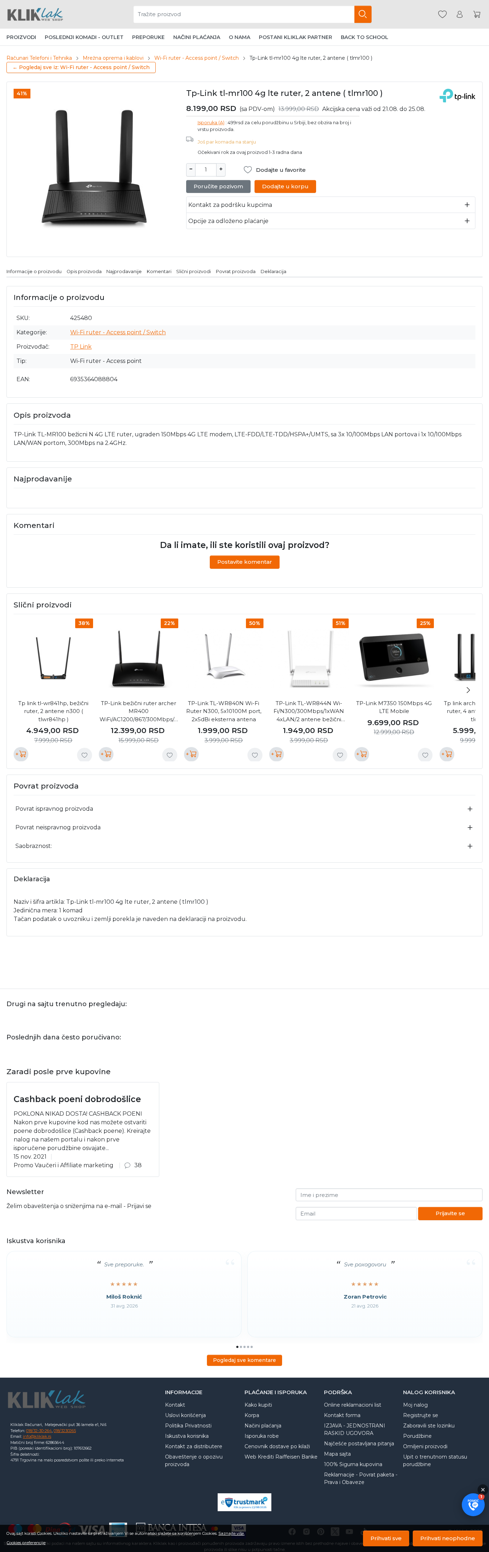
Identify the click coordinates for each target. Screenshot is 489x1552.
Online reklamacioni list (352, 1405)
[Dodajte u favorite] (84, 755)
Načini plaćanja (196, 37)
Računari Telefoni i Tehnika (39, 58)
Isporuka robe (262, 1436)
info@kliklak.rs (37, 1436)
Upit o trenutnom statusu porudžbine (435, 1461)
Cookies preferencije (26, 1542)
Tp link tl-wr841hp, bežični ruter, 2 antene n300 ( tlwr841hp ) (53, 711)
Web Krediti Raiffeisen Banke (281, 1457)
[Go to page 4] (248, 1347)
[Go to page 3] (244, 1347)
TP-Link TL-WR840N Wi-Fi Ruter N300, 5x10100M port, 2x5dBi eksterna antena (223, 711)
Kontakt (175, 1405)
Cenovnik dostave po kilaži (277, 1446)
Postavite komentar (244, 561)
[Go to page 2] (241, 1347)
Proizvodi (21, 37)
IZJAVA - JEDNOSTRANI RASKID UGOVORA (354, 1429)
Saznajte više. (231, 1533)
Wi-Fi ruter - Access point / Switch (196, 58)
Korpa (252, 1415)
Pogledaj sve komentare (244, 1360)
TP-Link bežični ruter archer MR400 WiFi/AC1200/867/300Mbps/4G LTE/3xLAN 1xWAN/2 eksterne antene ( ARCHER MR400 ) (139, 712)
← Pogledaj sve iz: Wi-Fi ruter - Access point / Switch (81, 67)
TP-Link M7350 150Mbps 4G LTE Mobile (394, 707)
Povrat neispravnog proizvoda (58, 827)
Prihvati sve (386, 1538)
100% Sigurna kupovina (353, 1464)
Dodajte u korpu (285, 186)
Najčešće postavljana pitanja (359, 1443)
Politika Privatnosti (188, 1425)
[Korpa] (477, 14)
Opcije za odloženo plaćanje (228, 221)
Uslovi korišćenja (185, 1415)
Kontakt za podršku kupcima (230, 205)
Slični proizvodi (193, 271)
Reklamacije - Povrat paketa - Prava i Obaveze (360, 1478)
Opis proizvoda (84, 271)
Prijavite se (450, 1213)
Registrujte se (420, 1415)
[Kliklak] (35, 14)
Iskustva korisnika (187, 1436)
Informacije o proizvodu (34, 271)
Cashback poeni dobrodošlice (77, 1099)
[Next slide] (468, 690)
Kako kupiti (258, 1405)
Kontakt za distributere (193, 1446)
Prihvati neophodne (447, 1538)
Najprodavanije (124, 271)
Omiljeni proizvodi (425, 1446)
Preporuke (148, 37)
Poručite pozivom (218, 186)
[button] (473, 1504)
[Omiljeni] (442, 14)
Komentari (159, 271)
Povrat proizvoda (236, 271)
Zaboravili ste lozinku (429, 1425)
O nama (239, 37)
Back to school (364, 37)
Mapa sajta (337, 1454)
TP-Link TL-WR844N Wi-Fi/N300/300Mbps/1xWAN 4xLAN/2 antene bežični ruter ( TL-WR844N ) (308, 712)
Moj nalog (415, 1405)
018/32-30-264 (39, 1430)
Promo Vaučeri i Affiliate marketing (63, 1165)
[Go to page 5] (252, 1347)
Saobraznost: (33, 846)
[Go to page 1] (237, 1347)
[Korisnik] (459, 14)
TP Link (81, 346)
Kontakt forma (342, 1415)
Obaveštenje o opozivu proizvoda (194, 1461)
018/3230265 (65, 1430)
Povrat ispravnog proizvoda (54, 808)
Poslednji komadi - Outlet (84, 37)
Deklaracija (273, 271)
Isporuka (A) (211, 122)
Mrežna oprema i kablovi (113, 58)
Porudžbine (417, 1436)
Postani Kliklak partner (295, 37)
